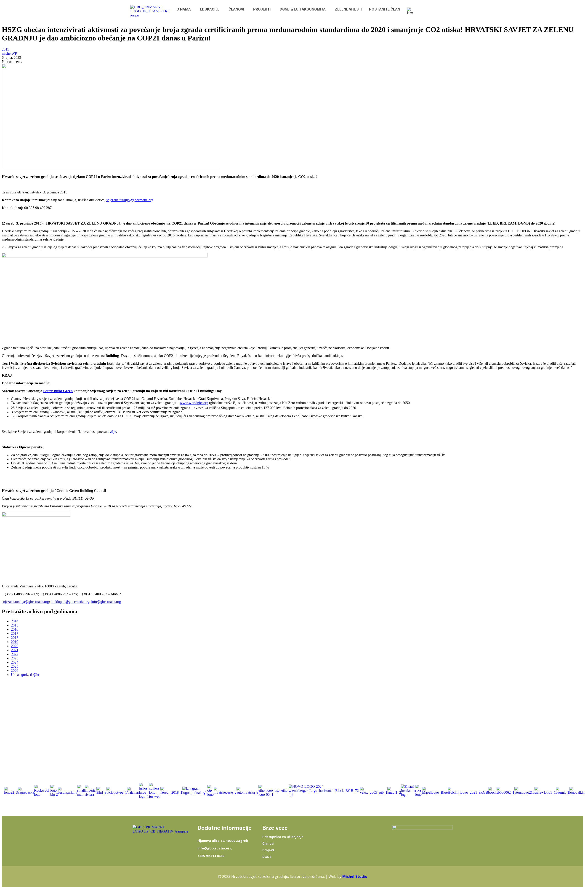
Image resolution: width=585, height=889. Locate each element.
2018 (14, 638)
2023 (14, 658)
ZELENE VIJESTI (348, 9)
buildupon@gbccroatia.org (70, 602)
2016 (14, 629)
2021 (14, 650)
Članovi (268, 843)
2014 (14, 621)
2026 (14, 670)
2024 (14, 662)
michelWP (9, 53)
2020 (14, 646)
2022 (14, 654)
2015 (5, 49)
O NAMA (183, 9)
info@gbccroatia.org (106, 602)
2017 (14, 633)
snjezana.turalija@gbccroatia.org (129, 200)
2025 (14, 666)
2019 (14, 642)
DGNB (266, 856)
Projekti (268, 850)
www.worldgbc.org (194, 403)
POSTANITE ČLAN (384, 9)
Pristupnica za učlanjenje (282, 836)
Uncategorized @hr (25, 675)
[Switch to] (411, 11)
